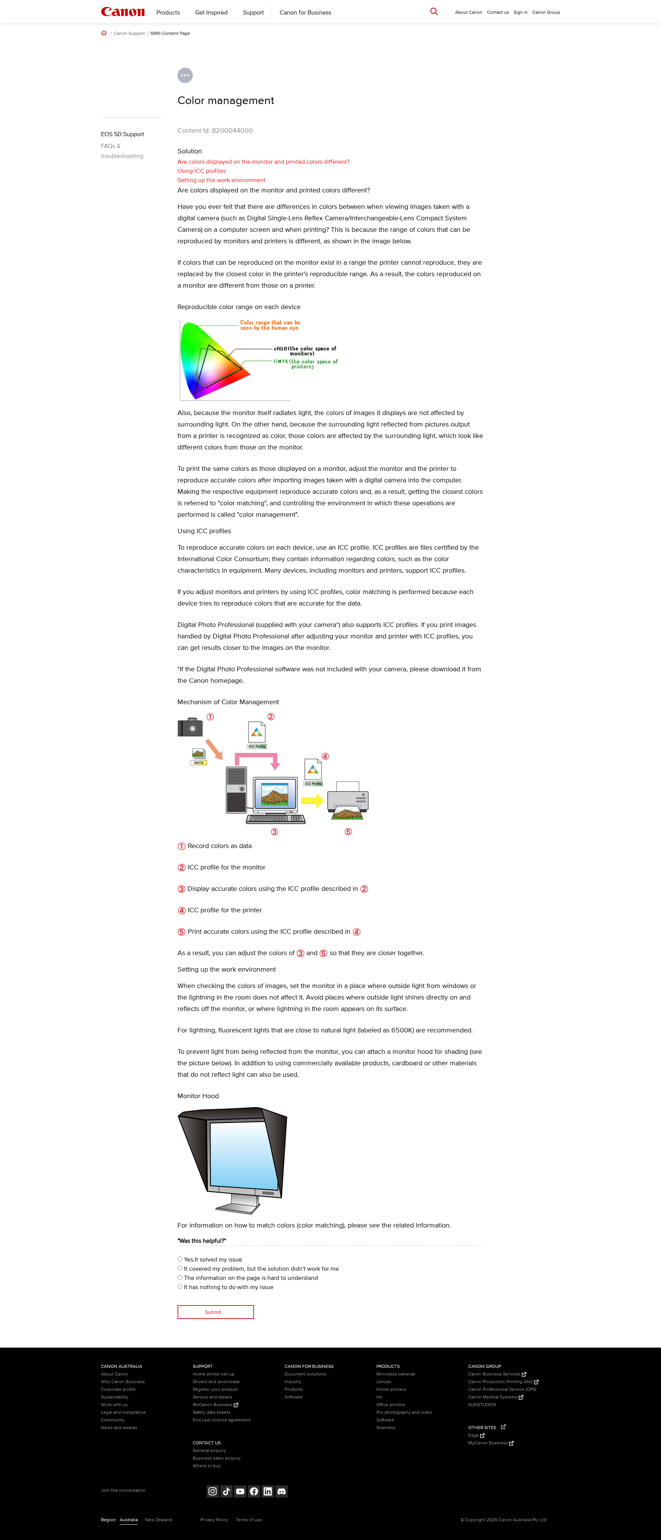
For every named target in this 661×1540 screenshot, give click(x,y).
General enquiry (209, 1451)
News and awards (119, 1428)
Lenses (383, 1382)
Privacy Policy (214, 1520)
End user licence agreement (222, 1420)
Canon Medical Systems (493, 1397)
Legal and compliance (123, 1412)
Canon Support (129, 33)
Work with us (114, 1405)
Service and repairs (212, 1397)
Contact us (498, 12)
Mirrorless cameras (395, 1374)
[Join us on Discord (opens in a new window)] (281, 1492)
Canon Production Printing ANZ (501, 1382)
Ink (379, 1397)
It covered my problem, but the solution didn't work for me (260, 1269)
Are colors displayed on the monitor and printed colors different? (263, 162)
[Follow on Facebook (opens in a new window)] (254, 1492)
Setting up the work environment (221, 180)
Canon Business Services (495, 1374)
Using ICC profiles (201, 171)
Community (113, 1420)
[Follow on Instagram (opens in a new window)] (213, 1492)
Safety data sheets (212, 1412)
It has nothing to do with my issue (228, 1287)
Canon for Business (305, 12)
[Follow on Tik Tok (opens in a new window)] (226, 1492)
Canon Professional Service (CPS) (502, 1389)
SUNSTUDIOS (482, 1405)
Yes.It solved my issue (212, 1259)
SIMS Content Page (170, 33)
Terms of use (249, 1520)
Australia (129, 1520)
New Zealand (158, 1520)
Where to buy (207, 1466)
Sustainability (115, 1397)
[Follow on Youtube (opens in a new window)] (240, 1492)
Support (253, 12)
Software (294, 1397)
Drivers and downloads (216, 1382)
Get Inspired (211, 12)
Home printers (391, 1389)
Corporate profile (118, 1389)
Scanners (386, 1428)
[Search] (434, 11)
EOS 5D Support (122, 134)
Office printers (390, 1405)
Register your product (215, 1389)
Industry (293, 1382)
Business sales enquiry (217, 1458)
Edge (474, 1435)
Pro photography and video (404, 1412)
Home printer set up (213, 1374)
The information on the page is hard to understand (250, 1278)
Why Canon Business (123, 1382)
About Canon (114, 1374)
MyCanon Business (213, 1405)
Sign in (521, 12)
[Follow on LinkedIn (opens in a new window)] (268, 1492)
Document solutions (305, 1374)
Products (168, 12)
